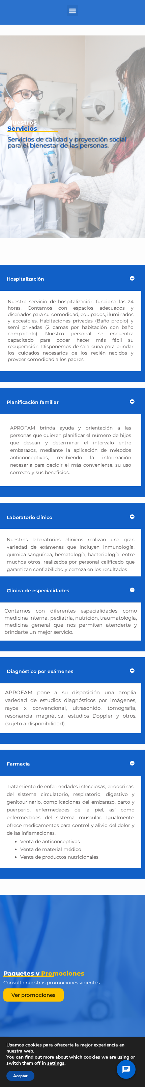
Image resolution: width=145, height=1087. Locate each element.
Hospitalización (25, 279)
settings (55, 1063)
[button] (72, 10)
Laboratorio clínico (29, 517)
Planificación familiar (33, 402)
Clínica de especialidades (38, 591)
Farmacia (18, 764)
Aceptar (20, 1076)
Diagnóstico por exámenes (40, 671)
